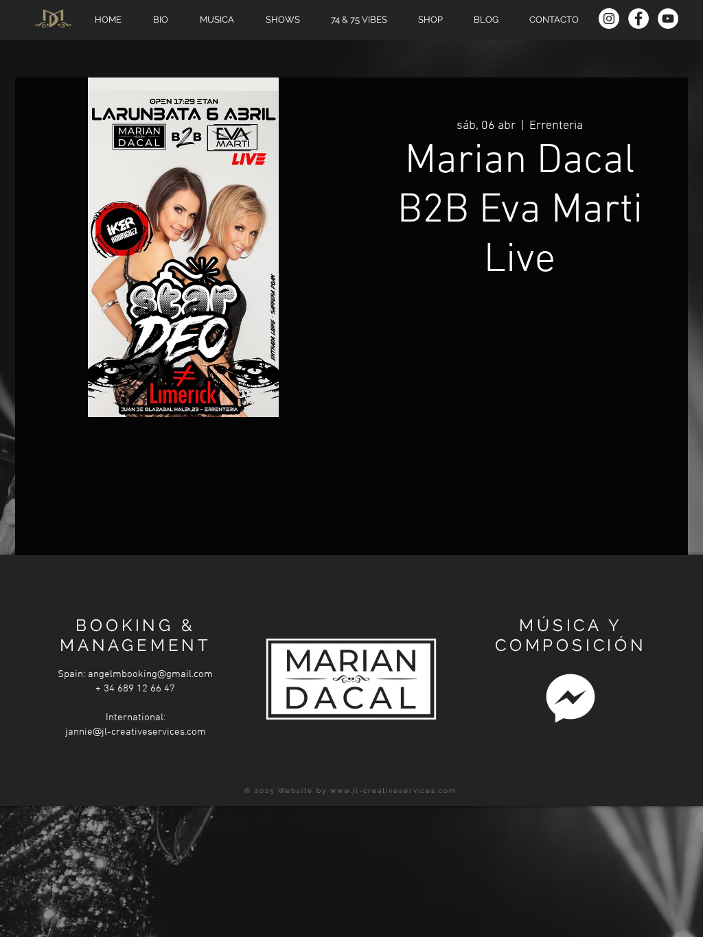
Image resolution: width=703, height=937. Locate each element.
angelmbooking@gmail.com (150, 674)
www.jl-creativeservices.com (393, 790)
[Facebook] (638, 18)
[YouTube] (668, 18)
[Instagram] (609, 18)
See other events (519, 352)
